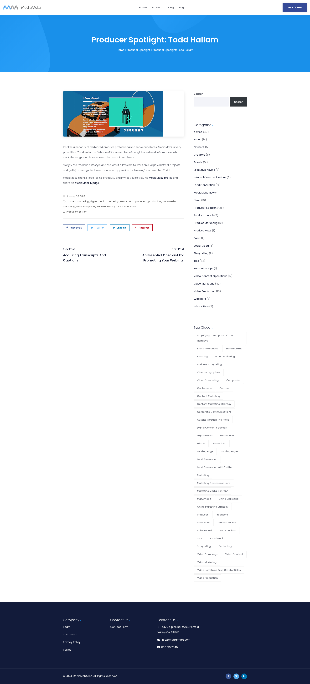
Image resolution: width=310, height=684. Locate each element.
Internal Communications (210, 177)
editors (201, 443)
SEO (199, 538)
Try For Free (295, 7)
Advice (198, 132)
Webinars (200, 299)
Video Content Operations (210, 276)
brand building (234, 348)
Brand (197, 139)
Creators (199, 155)
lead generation (207, 459)
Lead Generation (204, 185)
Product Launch (204, 215)
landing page (205, 451)
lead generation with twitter (215, 467)
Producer (202, 514)
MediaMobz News (205, 192)
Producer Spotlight (138, 50)
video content (234, 554)
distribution (227, 435)
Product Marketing (205, 223)
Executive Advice (204, 170)
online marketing (228, 498)
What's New (201, 306)
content (224, 388)
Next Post (163, 255)
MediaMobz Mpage (87, 183)
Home (143, 7)
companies (233, 380)
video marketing (106, 206)
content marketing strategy (214, 404)
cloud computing (208, 380)
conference (204, 388)
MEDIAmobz (126, 201)
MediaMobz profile (160, 178)
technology (225, 546)
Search (198, 94)
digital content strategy (212, 427)
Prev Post (84, 255)
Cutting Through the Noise (213, 419)
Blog (171, 7)
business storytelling (209, 364)
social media (216, 538)
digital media (97, 201)
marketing (113, 201)
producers (141, 201)
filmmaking (219, 443)
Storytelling (201, 253)
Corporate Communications (214, 411)
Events (198, 162)
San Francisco (228, 530)
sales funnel (204, 530)
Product (157, 7)
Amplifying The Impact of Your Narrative (215, 338)
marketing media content (212, 491)
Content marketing (78, 201)
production (154, 201)
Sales (197, 238)
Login (182, 7)
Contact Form (119, 627)
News (197, 200)
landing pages (229, 451)
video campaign (85, 206)
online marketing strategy (212, 506)
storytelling (204, 546)
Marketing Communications (213, 483)
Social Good (201, 246)
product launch (227, 522)
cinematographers (208, 372)
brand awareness (207, 348)
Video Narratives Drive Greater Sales (219, 570)
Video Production (126, 206)
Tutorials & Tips (203, 268)
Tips (196, 261)
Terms (67, 650)
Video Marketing (204, 284)
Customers (70, 634)
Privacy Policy (71, 642)
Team (66, 627)
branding (202, 356)
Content (199, 147)
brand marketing (225, 356)
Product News (202, 230)
